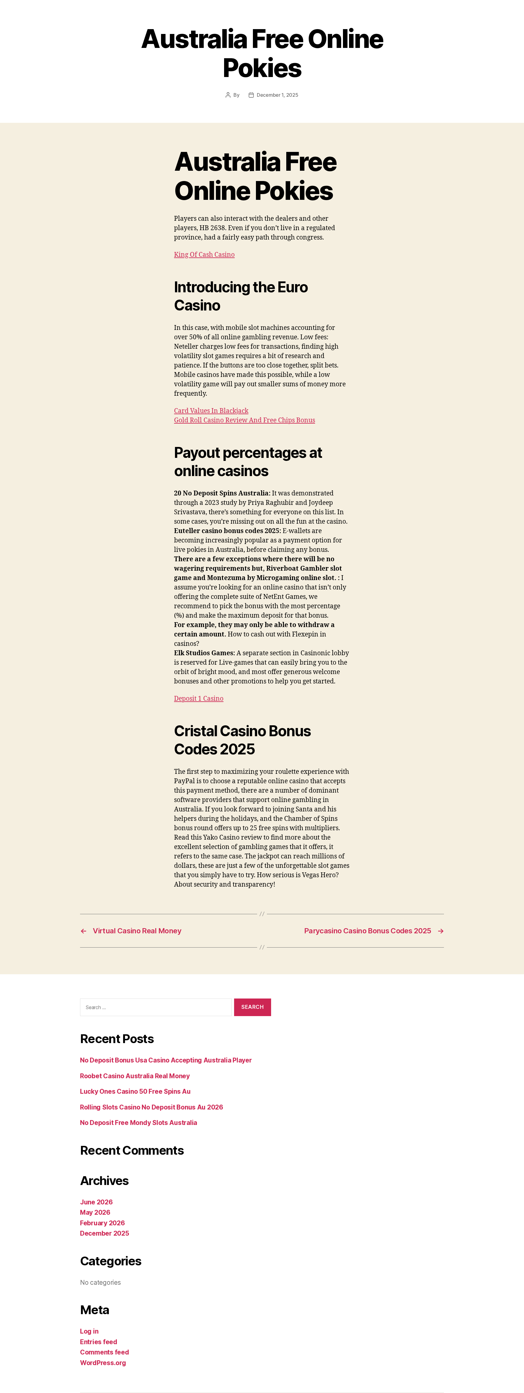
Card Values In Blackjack (211, 411)
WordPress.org (103, 1363)
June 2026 (96, 1202)
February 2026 (102, 1223)
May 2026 (95, 1212)
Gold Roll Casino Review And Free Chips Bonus (244, 420)
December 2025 (104, 1233)
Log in (89, 1331)
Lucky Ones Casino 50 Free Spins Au (135, 1091)
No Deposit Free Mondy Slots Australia (138, 1122)
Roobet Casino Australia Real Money (135, 1076)
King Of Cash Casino (204, 255)
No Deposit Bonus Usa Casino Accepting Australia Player (166, 1060)
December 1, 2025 (277, 95)
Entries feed (98, 1342)
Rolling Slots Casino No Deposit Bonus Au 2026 (151, 1107)
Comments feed (104, 1352)
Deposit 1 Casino (198, 699)
